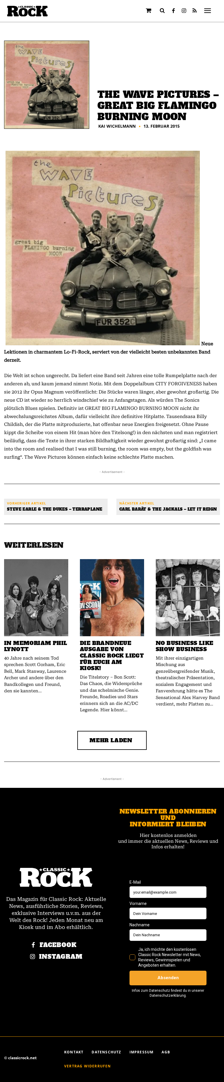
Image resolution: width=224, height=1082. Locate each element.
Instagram (61, 957)
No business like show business (184, 646)
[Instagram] (184, 11)
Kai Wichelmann (117, 126)
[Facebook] (173, 11)
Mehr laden (111, 740)
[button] (162, 10)
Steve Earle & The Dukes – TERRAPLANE (54, 509)
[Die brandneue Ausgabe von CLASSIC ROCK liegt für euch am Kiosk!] (112, 597)
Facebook (58, 945)
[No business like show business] (188, 597)
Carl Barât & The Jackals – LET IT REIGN (168, 509)
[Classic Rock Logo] (27, 11)
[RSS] (194, 11)
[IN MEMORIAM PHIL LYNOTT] (36, 597)
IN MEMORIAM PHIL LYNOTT (35, 646)
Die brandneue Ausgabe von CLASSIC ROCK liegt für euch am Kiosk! (112, 655)
